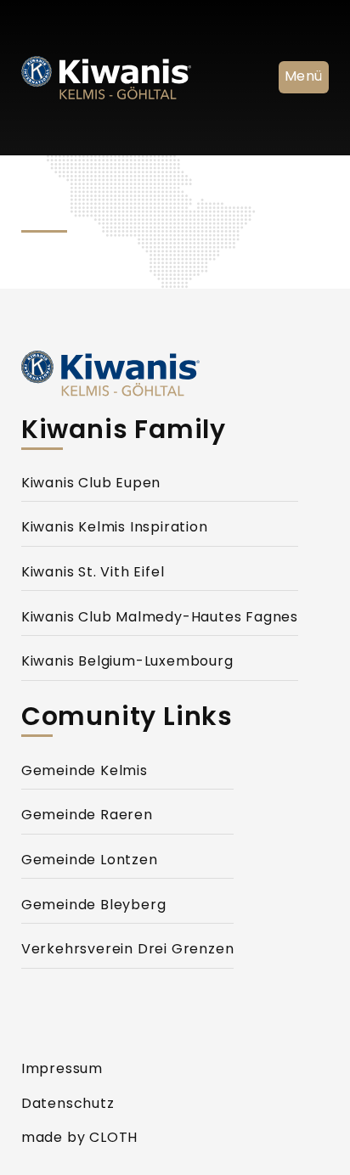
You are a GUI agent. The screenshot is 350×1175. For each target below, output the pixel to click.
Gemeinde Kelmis (84, 772)
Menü (304, 77)
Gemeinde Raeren (87, 816)
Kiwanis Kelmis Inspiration (114, 528)
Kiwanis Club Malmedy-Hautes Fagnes (159, 618)
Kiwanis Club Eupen (91, 484)
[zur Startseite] (148, 373)
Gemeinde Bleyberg (94, 906)
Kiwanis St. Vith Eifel (93, 573)
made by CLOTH (79, 1138)
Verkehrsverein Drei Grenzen (127, 950)
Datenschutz (68, 1104)
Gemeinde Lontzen (89, 861)
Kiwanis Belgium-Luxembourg (127, 662)
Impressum (62, 1070)
